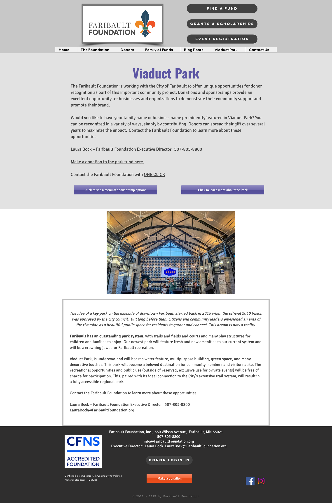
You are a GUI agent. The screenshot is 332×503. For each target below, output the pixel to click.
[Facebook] (250, 481)
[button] (97, 49)
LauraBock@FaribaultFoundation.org (102, 410)
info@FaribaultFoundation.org (169, 441)
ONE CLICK (154, 174)
